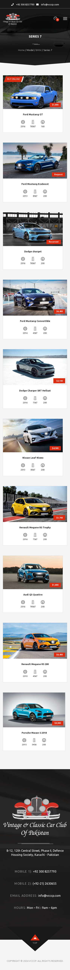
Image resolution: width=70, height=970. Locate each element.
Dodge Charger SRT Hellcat (35, 390)
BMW (38, 50)
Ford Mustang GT (33, 114)
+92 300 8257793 (25, 4)
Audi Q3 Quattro (33, 594)
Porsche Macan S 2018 (34, 733)
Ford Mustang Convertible (35, 321)
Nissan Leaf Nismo (32, 458)
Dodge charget (33, 251)
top (34, 943)
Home (21, 50)
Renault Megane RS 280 (35, 664)
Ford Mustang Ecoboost (35, 184)
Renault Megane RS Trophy (35, 527)
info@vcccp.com (50, 4)
